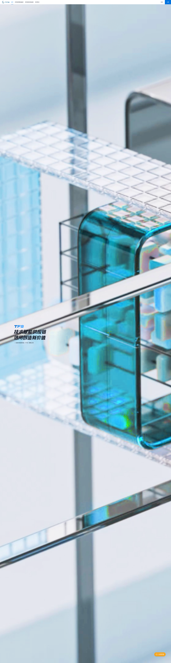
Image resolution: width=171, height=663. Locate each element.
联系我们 (37, 2)
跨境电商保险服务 (29, 2)
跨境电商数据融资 (19, 2)
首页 (12, 2)
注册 (168, 2)
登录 (162, 2)
